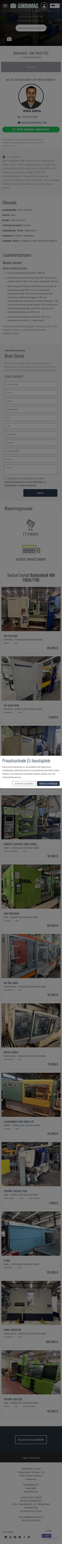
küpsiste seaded (24, 783)
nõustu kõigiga (48, 783)
